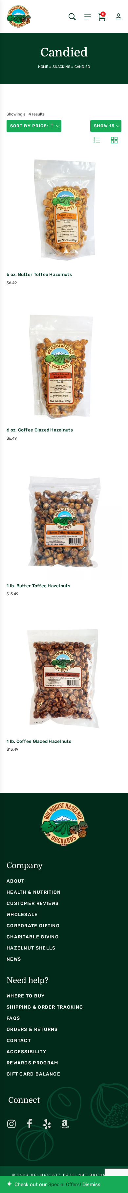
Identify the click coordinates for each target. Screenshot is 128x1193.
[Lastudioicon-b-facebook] (29, 1124)
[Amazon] (65, 1124)
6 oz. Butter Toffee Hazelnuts (39, 274)
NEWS (14, 959)
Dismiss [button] (91, 1184)
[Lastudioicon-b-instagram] (11, 1124)
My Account (113, 16)
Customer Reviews (33, 903)
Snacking (61, 67)
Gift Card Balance (33, 1074)
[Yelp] (47, 1124)
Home (43, 67)
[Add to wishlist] (77, 225)
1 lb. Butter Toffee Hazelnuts (38, 585)
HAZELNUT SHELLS (31, 948)
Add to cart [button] (49, 225)
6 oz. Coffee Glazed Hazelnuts (40, 429)
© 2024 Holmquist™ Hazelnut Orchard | (64, 1175)
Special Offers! (64, 1184)
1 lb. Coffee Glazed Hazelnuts (39, 741)
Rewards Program (32, 1063)
